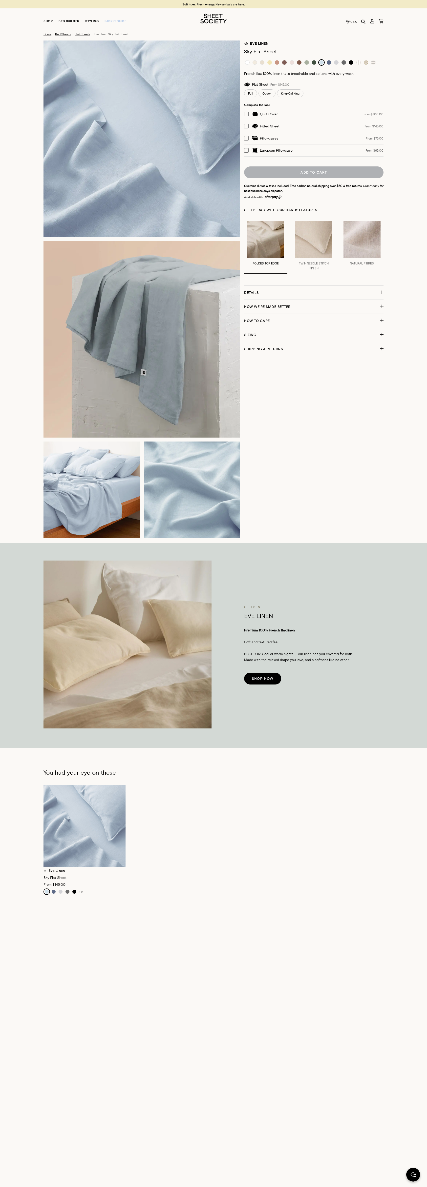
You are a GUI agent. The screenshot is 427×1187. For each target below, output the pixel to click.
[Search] (363, 21)
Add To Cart (313, 172)
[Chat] (413, 1176)
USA (353, 21)
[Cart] (381, 21)
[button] (314, 293)
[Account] (372, 21)
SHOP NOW (263, 678)
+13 (81, 891)
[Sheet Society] (213, 18)
